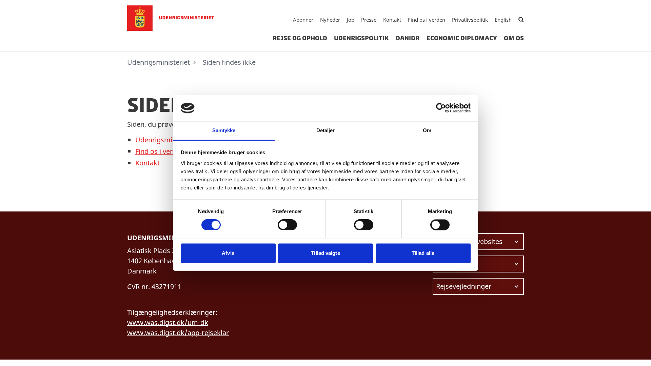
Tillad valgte (325, 253)
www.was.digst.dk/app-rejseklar (178, 332)
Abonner (303, 19)
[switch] (287, 225)
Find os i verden (426, 19)
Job (350, 19)
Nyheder (330, 19)
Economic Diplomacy (462, 38)
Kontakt (392, 19)
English (503, 19)
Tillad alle (423, 253)
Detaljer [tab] (325, 130)
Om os (514, 38)
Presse (368, 19)
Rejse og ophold (300, 38)
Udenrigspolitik (361, 38)
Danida (408, 38)
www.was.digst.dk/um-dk (167, 322)
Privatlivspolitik (470, 19)
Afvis (228, 253)
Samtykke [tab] (224, 130)
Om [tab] (427, 130)
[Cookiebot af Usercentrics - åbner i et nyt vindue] (441, 108)
